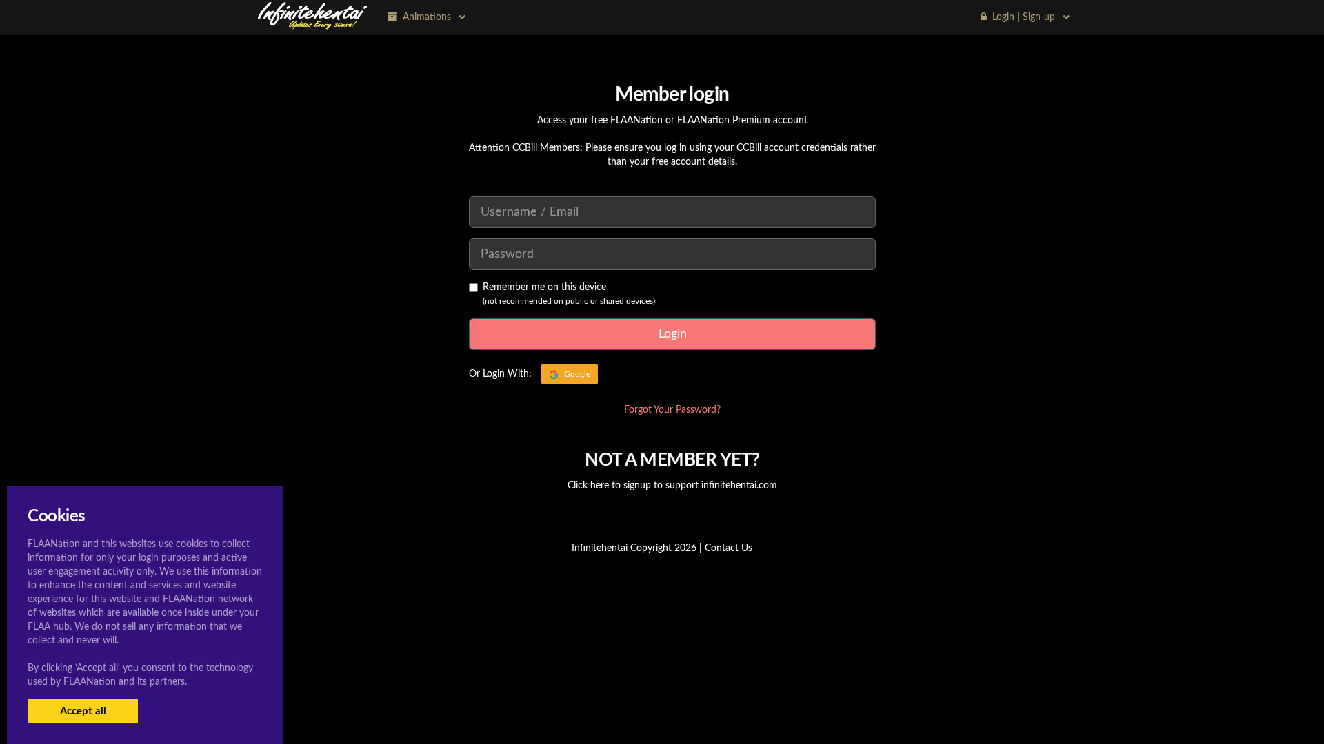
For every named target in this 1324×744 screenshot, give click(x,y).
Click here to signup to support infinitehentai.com (672, 485)
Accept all (83, 711)
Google (576, 374)
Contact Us (728, 548)
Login (673, 334)
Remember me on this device (544, 287)
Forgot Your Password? (672, 410)
